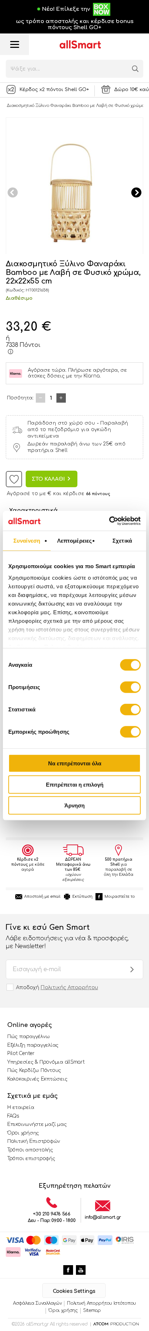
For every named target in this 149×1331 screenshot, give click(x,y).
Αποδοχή (57, 987)
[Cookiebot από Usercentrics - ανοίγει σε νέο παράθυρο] (109, 520)
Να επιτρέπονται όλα (74, 763)
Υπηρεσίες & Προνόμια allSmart (45, 1062)
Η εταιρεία (20, 1107)
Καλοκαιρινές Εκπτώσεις (37, 1079)
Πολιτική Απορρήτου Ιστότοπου (101, 1303)
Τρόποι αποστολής (30, 1150)
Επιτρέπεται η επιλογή (74, 784)
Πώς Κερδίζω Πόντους (34, 1070)
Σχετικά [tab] (122, 541)
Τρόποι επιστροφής (31, 1158)
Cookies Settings (74, 1291)
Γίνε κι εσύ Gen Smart (67, 936)
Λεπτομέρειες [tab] (74, 541)
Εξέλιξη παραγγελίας (33, 1045)
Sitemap (92, 1310)
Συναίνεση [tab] (26, 541)
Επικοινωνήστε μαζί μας (37, 1124)
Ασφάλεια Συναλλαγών (37, 1303)
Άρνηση (74, 805)
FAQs (13, 1116)
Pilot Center (21, 1053)
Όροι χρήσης (23, 1133)
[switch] (130, 687)
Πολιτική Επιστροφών (33, 1141)
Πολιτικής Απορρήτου (69, 987)
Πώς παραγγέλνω (28, 1036)
